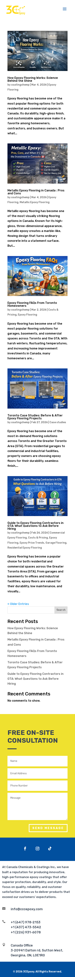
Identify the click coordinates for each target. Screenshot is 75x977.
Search (61, 609)
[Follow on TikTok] (49, 848)
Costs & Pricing (38, 537)
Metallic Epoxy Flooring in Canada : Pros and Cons (35, 192)
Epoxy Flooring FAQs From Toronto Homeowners (32, 304)
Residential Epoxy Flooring (24, 547)
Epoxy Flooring (27, 314)
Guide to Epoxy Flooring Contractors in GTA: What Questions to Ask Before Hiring (35, 525)
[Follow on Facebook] (25, 848)
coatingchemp (20, 84)
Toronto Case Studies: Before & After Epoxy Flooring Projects (35, 417)
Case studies (58, 422)
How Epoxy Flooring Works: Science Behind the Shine (32, 79)
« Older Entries (18, 604)
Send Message (48, 828)
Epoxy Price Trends (32, 542)
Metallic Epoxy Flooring (35, 202)
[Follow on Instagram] (37, 848)
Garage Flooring (56, 542)
